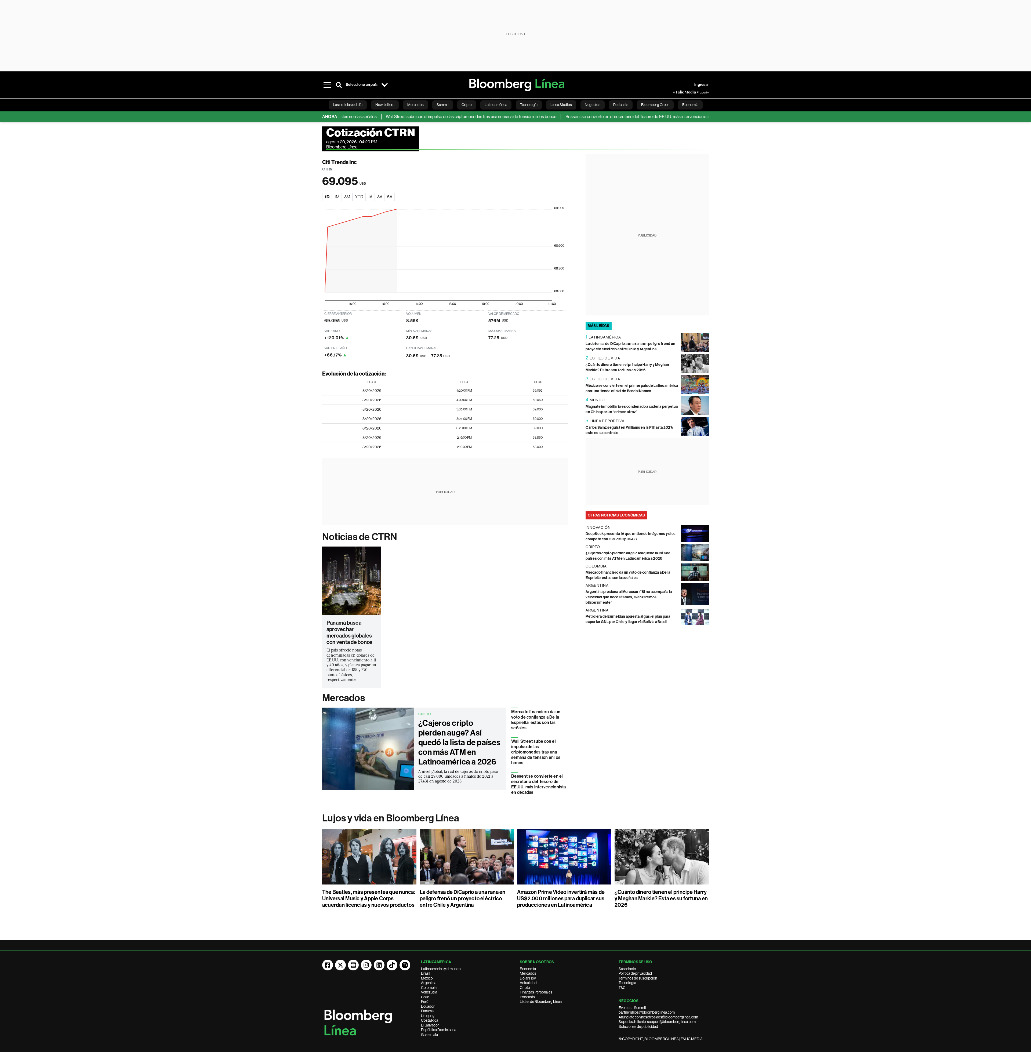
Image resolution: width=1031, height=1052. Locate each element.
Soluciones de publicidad (638, 1026)
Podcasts (527, 997)
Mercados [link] (415, 105)
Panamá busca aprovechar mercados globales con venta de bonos (349, 632)
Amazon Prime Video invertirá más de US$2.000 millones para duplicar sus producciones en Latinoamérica (561, 898)
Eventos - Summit (632, 1008)
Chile (425, 997)
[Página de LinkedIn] (379, 965)
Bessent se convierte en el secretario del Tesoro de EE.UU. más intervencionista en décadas (616, 116)
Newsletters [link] (384, 105)
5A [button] (389, 196)
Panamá (427, 1011)
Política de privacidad (635, 973)
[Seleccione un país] (384, 85)
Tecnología (627, 983)
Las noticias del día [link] (347, 105)
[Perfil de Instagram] (366, 965)
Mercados (343, 698)
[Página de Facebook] (327, 965)
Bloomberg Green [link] (655, 105)
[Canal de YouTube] (353, 965)
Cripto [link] (467, 105)
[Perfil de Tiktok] (392, 965)
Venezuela (429, 992)
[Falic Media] (676, 92)
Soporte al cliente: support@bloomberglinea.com (657, 1022)
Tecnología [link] (529, 105)
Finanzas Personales (536, 992)
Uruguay (427, 1016)
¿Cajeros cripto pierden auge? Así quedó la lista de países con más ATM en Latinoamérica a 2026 (459, 742)
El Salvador (430, 1025)
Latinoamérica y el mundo (441, 969)
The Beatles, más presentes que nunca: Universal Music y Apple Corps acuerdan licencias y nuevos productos (368, 898)
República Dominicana (438, 1030)
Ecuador (428, 1006)
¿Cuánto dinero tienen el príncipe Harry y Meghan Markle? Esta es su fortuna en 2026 (661, 898)
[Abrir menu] (327, 85)
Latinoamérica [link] (496, 105)
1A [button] (370, 196)
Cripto (525, 987)
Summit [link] (443, 105)
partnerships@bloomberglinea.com (647, 1012)
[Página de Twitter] (340, 965)
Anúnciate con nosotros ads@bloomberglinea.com (658, 1017)
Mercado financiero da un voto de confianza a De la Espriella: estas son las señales (535, 719)
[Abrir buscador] (339, 85)
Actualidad (528, 983)
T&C (622, 987)
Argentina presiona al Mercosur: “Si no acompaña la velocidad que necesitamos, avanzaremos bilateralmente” (629, 597)
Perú (424, 1001)
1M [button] (336, 196)
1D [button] (327, 196)
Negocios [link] (592, 105)
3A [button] (379, 196)
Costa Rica (429, 1020)
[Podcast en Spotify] (405, 965)
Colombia (429, 987)
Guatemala (429, 1034)
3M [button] (347, 196)
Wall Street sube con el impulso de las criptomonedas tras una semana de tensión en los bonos (438, 116)
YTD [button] (359, 196)
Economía (528, 969)
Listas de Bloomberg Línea (541, 1001)
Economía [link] (690, 105)
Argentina (428, 983)
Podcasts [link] (620, 105)
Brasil (425, 973)
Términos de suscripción (638, 978)
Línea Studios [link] (561, 105)
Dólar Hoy (528, 978)
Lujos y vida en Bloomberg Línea (390, 818)
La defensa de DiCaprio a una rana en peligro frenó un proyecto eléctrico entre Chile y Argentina (463, 898)
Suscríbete (627, 969)
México (427, 978)
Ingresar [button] (701, 84)
